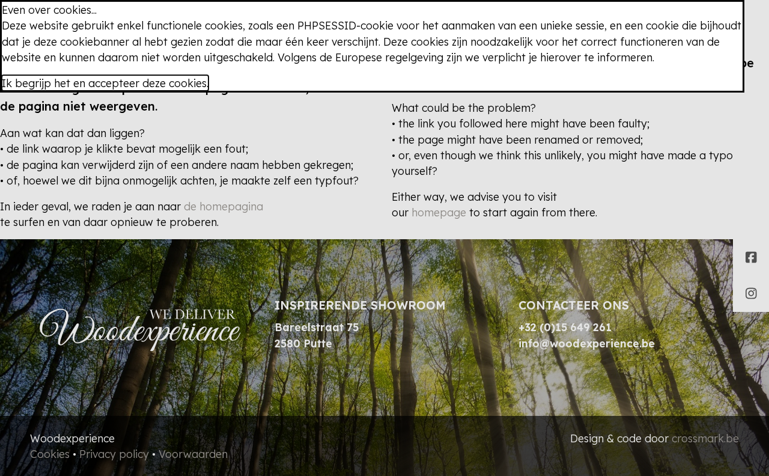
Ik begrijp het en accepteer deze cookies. (105, 83)
